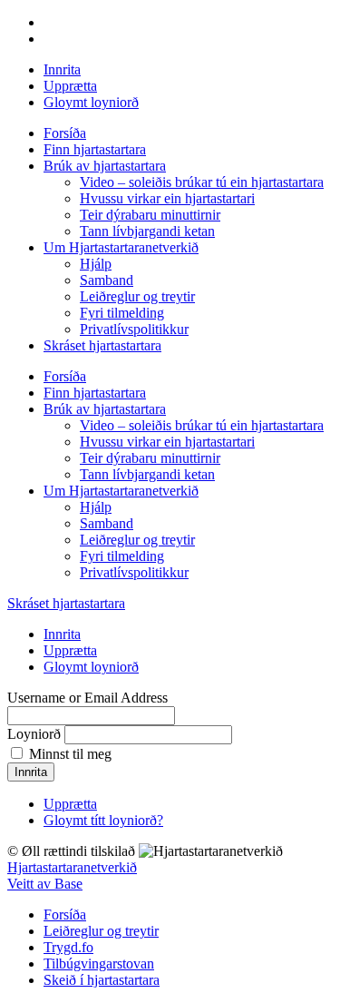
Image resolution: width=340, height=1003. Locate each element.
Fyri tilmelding (122, 312)
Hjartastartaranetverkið (72, 867)
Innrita (62, 69)
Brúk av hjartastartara (105, 165)
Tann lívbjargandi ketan (147, 231)
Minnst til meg (70, 754)
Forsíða (65, 133)
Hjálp (96, 263)
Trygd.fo (68, 947)
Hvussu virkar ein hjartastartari (167, 198)
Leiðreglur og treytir (137, 296)
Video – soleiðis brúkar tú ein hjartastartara (202, 182)
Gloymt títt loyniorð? (103, 820)
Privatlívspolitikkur (134, 329)
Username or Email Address (87, 697)
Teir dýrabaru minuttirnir (150, 214)
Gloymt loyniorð (91, 102)
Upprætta (70, 85)
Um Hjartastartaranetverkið (121, 247)
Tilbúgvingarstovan (99, 963)
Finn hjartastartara (95, 149)
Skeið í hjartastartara (102, 980)
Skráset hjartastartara (102, 345)
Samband (106, 280)
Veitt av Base (45, 883)
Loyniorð (34, 734)
